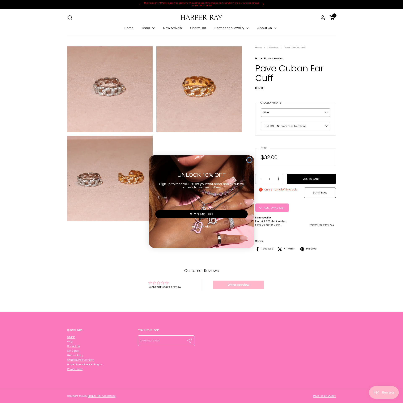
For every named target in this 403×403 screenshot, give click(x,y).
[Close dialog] (249, 160)
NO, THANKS (201, 226)
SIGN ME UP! (201, 214)
